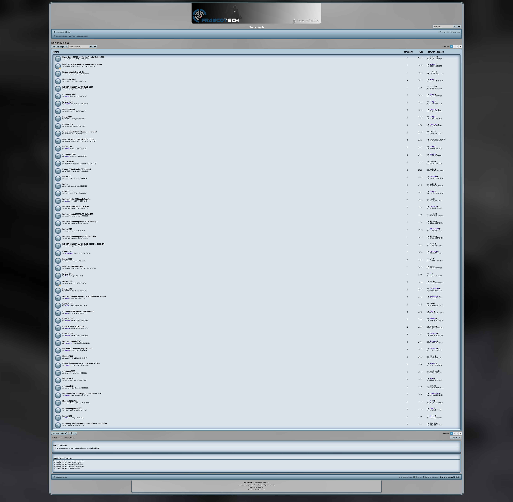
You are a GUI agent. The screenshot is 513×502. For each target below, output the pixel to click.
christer (67, 104)
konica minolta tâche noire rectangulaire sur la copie (84, 296)
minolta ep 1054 (68, 154)
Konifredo (433, 176)
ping (66, 126)
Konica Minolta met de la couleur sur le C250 (81, 364)
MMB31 (432, 244)
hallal (431, 311)
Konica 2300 (67, 274)
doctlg (67, 96)
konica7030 (67, 117)
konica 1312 (67, 177)
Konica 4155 (67, 102)
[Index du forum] (256, 14)
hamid (67, 111)
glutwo (67, 201)
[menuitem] (67, 32)
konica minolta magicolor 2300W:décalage (79, 222)
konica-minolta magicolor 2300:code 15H (79, 237)
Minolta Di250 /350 (69, 401)
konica (65, 184)
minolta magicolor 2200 (72, 409)
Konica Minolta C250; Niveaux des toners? (79, 132)
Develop (432, 326)
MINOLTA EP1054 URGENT (73, 266)
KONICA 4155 (67, 319)
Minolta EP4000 (68, 109)
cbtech (67, 410)
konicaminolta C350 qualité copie (76, 199)
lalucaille (67, 89)
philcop (432, 356)
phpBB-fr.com (260, 487)
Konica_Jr (433, 206)
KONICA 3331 (67, 192)
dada (66, 283)
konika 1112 (67, 229)
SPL (66, 418)
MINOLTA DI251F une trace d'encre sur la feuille (82, 65)
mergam (67, 388)
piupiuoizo (433, 57)
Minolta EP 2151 (69, 80)
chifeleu (432, 161)
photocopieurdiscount (72, 66)
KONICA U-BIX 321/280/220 (73, 326)
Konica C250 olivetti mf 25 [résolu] (76, 169)
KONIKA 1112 (67, 124)
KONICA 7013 (67, 304)
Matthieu (67, 358)
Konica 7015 (67, 252)
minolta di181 (68, 386)
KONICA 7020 (67, 334)
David (432, 79)
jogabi (67, 81)
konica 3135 (67, 259)
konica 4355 (67, 147)
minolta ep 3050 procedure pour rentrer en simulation (84, 424)
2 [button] (454, 46)
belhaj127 (433, 423)
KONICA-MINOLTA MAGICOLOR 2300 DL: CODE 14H (83, 244)
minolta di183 (68, 162)
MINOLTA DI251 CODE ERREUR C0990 (78, 139)
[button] (460, 46)
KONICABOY (434, 229)
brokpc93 (68, 403)
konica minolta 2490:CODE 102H (75, 207)
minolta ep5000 (68, 371)
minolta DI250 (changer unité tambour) (78, 311)
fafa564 (67, 171)
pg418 (67, 380)
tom (66, 425)
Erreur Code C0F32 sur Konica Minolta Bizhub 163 (83, 57)
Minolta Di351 (68, 356)
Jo (66, 276)
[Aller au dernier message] (437, 57)
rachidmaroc (434, 371)
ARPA (67, 305)
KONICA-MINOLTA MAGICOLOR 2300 (77, 87)
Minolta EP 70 (68, 379)
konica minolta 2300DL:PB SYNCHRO (77, 214)
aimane (67, 291)
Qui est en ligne (60, 445)
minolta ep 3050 (68, 94)
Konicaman (69, 253)
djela (66, 261)
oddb (431, 199)
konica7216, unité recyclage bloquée (77, 349)
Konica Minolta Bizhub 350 (73, 72)
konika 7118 (67, 281)
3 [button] (457, 46)
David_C (433, 64)
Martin (67, 178)
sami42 (67, 133)
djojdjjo (432, 386)
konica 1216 (67, 416)
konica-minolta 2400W (71, 341)
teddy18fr (68, 59)
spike (67, 298)
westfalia (68, 74)
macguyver (433, 109)
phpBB (250, 485)
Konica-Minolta (60, 42)
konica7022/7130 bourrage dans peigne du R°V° (82, 394)
